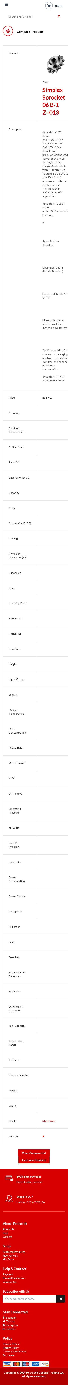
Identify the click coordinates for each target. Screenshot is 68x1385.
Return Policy (11, 1347)
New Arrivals (10, 1255)
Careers (7, 1236)
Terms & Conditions (14, 1351)
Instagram (11, 1325)
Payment (8, 1274)
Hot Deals (9, 1259)
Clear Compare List (34, 1153)
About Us (8, 1229)
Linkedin (10, 1328)
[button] (6, 4)
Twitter (10, 1321)
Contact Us (9, 1281)
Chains (45, 82)
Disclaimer (9, 1355)
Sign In (58, 5)
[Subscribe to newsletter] (60, 1299)
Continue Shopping (34, 1160)
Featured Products (14, 1251)
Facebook (10, 1317)
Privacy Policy (11, 1343)
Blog (5, 1233)
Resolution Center (14, 1278)
